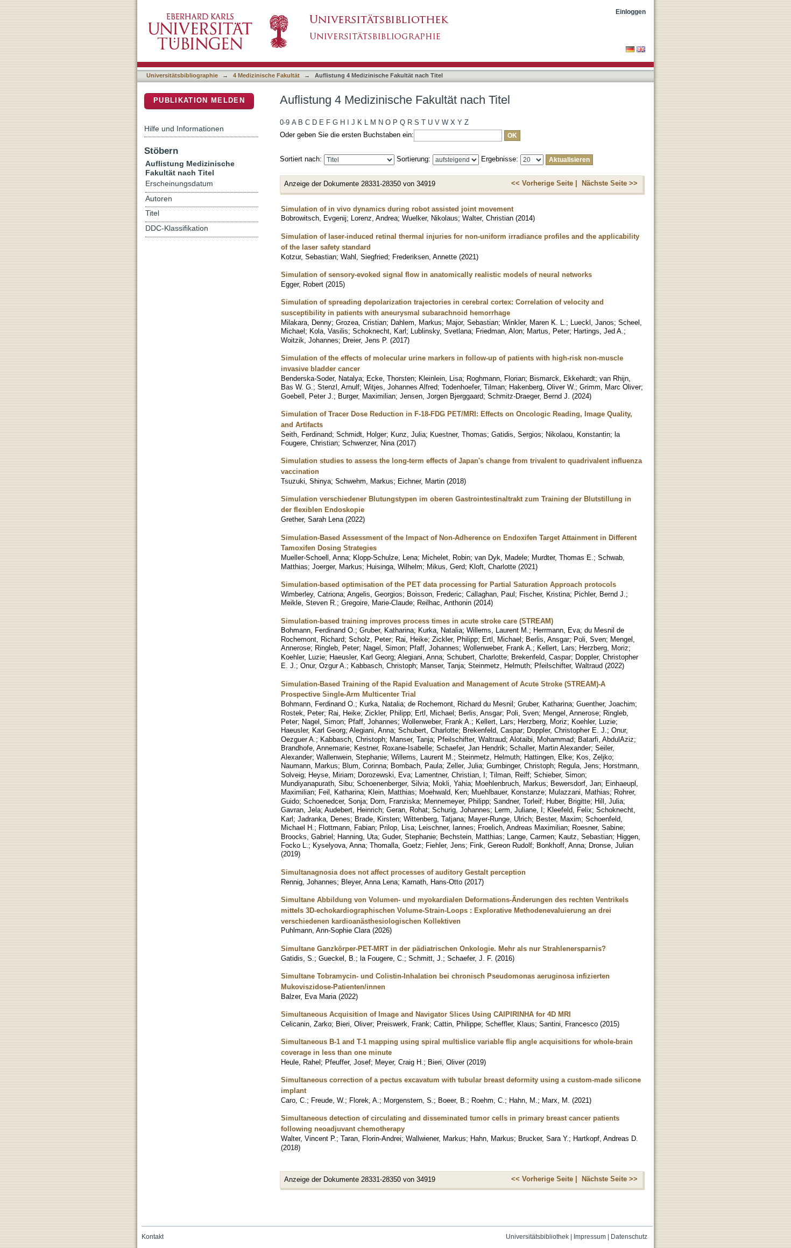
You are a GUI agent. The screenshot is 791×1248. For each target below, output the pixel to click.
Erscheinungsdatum (179, 184)
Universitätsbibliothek (537, 1236)
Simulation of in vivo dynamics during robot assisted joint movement (397, 209)
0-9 (284, 122)
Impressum (590, 1236)
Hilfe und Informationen (184, 128)
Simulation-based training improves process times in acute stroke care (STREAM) (417, 621)
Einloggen (631, 11)
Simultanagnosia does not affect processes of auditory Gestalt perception (403, 872)
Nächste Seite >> (610, 183)
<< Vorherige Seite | (544, 183)
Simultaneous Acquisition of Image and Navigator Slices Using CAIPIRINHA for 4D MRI (426, 1014)
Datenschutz (629, 1236)
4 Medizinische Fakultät (266, 75)
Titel (152, 213)
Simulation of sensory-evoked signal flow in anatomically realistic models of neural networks (436, 275)
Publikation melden (199, 100)
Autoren (158, 199)
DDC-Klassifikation (176, 228)
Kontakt (153, 1236)
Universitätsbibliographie (182, 75)
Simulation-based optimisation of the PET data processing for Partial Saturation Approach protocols (448, 584)
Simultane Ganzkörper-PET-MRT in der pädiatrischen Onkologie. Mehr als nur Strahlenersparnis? (443, 949)
